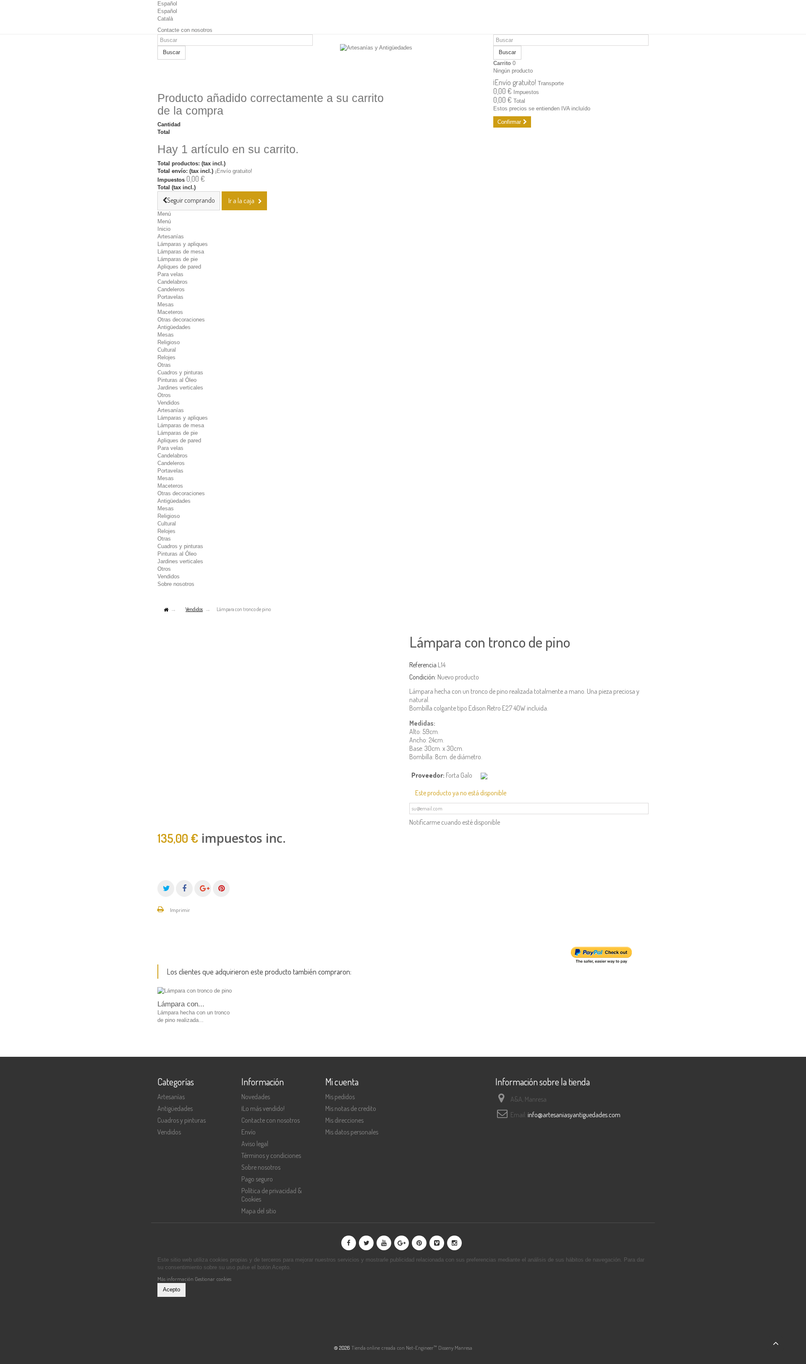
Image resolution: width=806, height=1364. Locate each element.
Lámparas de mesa (180, 251)
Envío (248, 1132)
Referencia (423, 665)
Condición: (422, 677)
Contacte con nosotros (184, 30)
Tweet (165, 888)
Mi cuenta (342, 1081)
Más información (176, 1278)
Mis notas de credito (350, 1108)
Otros (164, 395)
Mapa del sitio (258, 1211)
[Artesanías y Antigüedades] (403, 64)
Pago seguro (257, 1179)
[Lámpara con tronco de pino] (194, 991)
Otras (164, 365)
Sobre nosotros (175, 584)
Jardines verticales (180, 387)
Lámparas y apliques (182, 244)
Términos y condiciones (271, 1155)
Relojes (166, 357)
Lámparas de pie (177, 259)
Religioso (168, 342)
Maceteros (170, 312)
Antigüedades (174, 327)
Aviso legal (254, 1143)
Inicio (163, 229)
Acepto (171, 1289)
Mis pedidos (340, 1096)
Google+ (202, 888)
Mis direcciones (344, 1120)
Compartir (184, 888)
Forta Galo (459, 775)
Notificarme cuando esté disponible (454, 822)
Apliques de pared (179, 267)
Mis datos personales (351, 1132)
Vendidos (168, 403)
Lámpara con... (180, 1004)
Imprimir (180, 910)
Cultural (166, 350)
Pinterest (221, 888)
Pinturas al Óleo (176, 380)
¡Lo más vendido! (263, 1108)
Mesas (165, 304)
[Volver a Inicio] (166, 610)
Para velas (170, 274)
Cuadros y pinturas (180, 372)
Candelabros (172, 282)
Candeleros (171, 289)
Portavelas (170, 297)
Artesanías (170, 236)
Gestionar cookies (213, 1278)
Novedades (255, 1096)
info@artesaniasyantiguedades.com (574, 1115)
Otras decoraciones (181, 319)
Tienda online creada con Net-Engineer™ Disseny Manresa (411, 1347)
